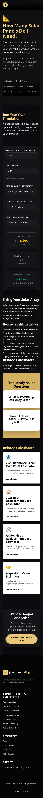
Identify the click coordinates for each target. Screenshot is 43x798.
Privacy (25, 791)
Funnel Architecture (11, 706)
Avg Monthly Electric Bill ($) (20, 150)
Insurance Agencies (11, 715)
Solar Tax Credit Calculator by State (18, 368)
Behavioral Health (10, 719)
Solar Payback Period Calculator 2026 (19, 365)
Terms (17, 791)
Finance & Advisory (10, 723)
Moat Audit (7, 749)
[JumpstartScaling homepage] (5, 4)
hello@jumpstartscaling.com (16, 767)
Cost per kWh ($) (14, 166)
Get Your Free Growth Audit (21, 639)
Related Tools (30, 91)
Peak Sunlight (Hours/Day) (19, 186)
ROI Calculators (9, 754)
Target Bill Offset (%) (17, 217)
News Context (9, 86)
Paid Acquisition (9, 702)
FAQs (20, 91)
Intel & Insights (9, 745)
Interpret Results (26, 86)
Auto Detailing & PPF (11, 728)
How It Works (21, 81)
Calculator (8, 81)
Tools (5, 741)
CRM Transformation (11, 710)
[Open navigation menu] (37, 5)
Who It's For (9, 91)
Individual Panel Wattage (19, 201)
